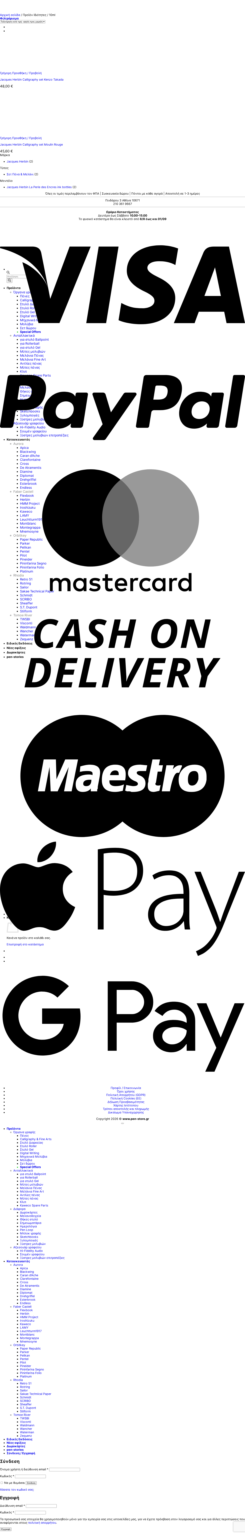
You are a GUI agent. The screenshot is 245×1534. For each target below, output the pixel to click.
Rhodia (18, 1380)
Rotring (25, 1387)
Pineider (25, 1366)
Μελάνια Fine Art (32, 1191)
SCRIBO (25, 1401)
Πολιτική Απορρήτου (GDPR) (126, 1095)
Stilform (25, 1411)
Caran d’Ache (29, 1275)
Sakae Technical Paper (35, 1394)
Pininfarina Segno (32, 1369)
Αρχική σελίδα (10, 15)
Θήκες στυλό (29, 1219)
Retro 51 (26, 1383)
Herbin (24, 1313)
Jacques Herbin (17, 161)
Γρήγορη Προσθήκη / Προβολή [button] (21, 73)
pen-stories (15, 1449)
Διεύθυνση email (12, 1505)
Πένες (24, 1135)
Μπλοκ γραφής (30, 1233)
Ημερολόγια (28, 1226)
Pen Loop (26, 1230)
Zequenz (26, 1435)
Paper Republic (30, 1348)
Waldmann (27, 1425)
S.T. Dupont (28, 1408)
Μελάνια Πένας (31, 1188)
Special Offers (30, 1167)
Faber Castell (22, 1306)
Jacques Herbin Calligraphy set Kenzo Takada (32, 79)
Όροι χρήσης (126, 1091)
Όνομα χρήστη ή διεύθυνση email (24, 1469)
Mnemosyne (28, 1341)
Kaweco (25, 1324)
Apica (24, 1268)
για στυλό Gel (29, 1181)
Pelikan (25, 1355)
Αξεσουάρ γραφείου (27, 1247)
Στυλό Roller (28, 1146)
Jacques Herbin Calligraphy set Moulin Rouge (31, 144)
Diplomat (26, 1292)
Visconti (25, 1421)
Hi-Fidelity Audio (31, 1250)
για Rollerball (29, 1177)
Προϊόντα (13, 1128)
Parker (24, 1352)
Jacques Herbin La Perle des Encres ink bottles (39, 187)
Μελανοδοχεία (30, 1216)
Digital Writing (29, 1153)
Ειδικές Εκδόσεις (19, 1439)
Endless (25, 1303)
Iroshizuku (27, 1320)
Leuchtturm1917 (31, 1331)
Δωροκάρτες (29, 1212)
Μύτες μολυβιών (31, 1184)
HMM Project (29, 1317)
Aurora (18, 1264)
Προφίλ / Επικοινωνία (126, 1088)
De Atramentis (29, 1285)
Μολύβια (26, 1160)
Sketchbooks (29, 1237)
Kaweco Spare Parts (34, 1205)
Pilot (23, 1362)
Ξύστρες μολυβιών (33, 1244)
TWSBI (24, 1418)
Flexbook (26, 1310)
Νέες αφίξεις (16, 1442)
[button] (9, 18)
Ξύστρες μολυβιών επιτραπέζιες (42, 1257)
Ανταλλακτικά (23, 1170)
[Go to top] (122, 1123)
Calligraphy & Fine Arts (36, 1139)
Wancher (26, 1428)
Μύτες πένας (29, 1198)
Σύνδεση (31, 1483)
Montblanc (27, 1334)
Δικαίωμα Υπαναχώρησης (126, 1112)
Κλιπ (23, 1202)
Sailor (24, 1390)
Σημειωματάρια (30, 1223)
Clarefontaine (29, 1278)
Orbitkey (19, 1345)
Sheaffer (26, 1404)
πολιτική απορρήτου (42, 1522)
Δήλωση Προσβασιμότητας (126, 1102)
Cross (24, 1282)
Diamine (25, 1289)
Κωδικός (7, 1476)
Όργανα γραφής (24, 1132)
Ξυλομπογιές (29, 1240)
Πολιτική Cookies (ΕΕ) (125, 1098)
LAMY (24, 1327)
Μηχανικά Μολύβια (33, 1156)
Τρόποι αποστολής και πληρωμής (126, 1109)
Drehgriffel (27, 1296)
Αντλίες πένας (30, 1195)
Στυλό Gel (27, 1149)
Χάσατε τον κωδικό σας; (17, 1489)
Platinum (26, 1376)
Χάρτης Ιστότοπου (125, 1105)
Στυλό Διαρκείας (31, 1142)
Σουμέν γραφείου (32, 1254)
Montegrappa (29, 1338)
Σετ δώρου (27, 1163)
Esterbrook (28, 1299)
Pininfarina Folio (31, 1373)
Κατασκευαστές (18, 1261)
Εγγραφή (5, 1529)
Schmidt (25, 1397)
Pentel (24, 1359)
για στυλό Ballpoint (33, 1174)
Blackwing (27, 1271)
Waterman (27, 1432)
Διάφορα (19, 1209)
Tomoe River (22, 1415)
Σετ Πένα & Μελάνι (20, 174)
